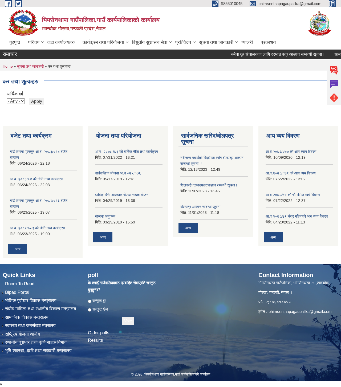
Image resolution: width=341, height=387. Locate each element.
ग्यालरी (247, 42)
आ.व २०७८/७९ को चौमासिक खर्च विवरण (293, 195)
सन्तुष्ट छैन (100, 309)
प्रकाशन (268, 42)
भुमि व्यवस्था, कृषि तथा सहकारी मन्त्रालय (38, 350)
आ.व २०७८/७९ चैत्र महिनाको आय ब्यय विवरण (297, 216)
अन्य (18, 249)
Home (8, 66)
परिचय (33, 42)
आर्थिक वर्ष (15, 94)
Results (95, 340)
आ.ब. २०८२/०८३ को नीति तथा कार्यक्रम (37, 228)
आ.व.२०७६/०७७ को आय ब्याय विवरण (291, 151)
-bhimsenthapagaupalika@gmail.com (299, 311)
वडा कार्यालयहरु (61, 42)
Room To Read (19, 283)
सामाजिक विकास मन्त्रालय (26, 317)
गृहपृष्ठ (14, 42)
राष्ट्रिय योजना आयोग (22, 334)
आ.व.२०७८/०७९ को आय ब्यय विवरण (291, 173)
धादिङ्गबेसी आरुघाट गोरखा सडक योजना (122, 195)
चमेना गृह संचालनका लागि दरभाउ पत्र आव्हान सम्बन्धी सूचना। (271, 54)
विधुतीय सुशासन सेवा (149, 42)
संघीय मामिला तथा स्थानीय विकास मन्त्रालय (40, 308)
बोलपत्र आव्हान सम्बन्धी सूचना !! (202, 207)
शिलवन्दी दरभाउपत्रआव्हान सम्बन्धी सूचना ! (208, 185)
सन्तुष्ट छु (99, 300)
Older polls (98, 332)
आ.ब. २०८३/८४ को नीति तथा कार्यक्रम (36, 179)
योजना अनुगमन (105, 216)
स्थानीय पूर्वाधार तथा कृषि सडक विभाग (36, 342)
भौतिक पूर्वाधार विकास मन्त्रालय (30, 300)
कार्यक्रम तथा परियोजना (103, 42)
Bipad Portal (17, 292)
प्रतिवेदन (183, 42)
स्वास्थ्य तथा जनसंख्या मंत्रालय (30, 325)
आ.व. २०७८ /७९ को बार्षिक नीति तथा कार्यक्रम (126, 151)
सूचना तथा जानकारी (216, 42)
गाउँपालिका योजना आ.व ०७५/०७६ (118, 173)
